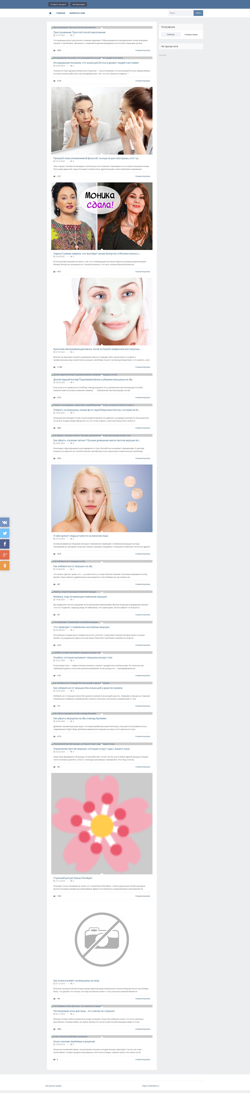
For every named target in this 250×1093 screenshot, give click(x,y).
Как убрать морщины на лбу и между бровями (79, 718)
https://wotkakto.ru (150, 1085)
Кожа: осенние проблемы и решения (74, 1041)
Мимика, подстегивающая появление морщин (80, 596)
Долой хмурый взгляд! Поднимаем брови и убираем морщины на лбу (92, 379)
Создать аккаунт (58, 4)
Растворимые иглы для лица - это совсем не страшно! (84, 1011)
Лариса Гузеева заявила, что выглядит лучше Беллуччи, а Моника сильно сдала (97, 253)
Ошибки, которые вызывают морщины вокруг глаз (82, 657)
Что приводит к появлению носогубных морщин (81, 627)
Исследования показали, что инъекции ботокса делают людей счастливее (96, 62)
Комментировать (143, 50)
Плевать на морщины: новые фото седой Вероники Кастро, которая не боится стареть (97, 409)
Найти (198, 13)
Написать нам (77, 13)
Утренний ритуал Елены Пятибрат (72, 878)
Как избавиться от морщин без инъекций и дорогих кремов (87, 687)
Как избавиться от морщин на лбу (72, 566)
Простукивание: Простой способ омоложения (79, 32)
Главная (60, 13)
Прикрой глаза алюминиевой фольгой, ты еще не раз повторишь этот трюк (97, 158)
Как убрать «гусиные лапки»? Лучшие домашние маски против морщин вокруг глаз (97, 440)
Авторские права (53, 1085)
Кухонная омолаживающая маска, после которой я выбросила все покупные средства (97, 349)
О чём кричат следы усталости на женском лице (80, 535)
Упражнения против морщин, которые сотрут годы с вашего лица (91, 748)
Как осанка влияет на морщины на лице (76, 980)
